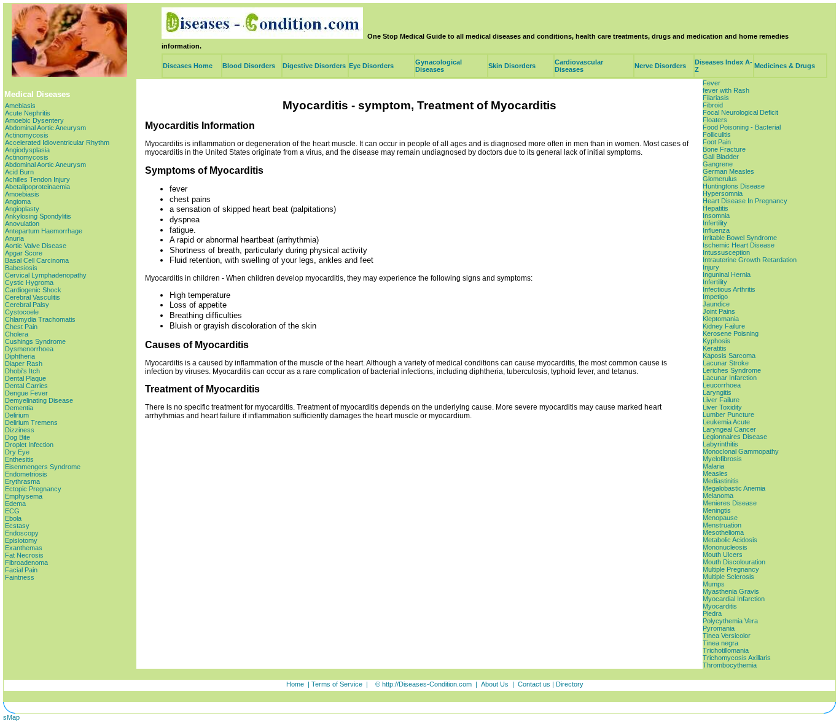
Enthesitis (19, 459)
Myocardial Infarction (734, 598)
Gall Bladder (721, 156)
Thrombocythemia (730, 665)
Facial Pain (21, 570)
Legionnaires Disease (735, 436)
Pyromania (719, 628)
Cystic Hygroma (29, 282)
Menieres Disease (730, 503)
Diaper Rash (23, 363)
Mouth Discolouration (734, 562)
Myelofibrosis (722, 458)
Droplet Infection (29, 444)
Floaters (715, 119)
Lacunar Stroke (726, 363)
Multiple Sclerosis (728, 576)
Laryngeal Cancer (729, 429)
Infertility (715, 223)
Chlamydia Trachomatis (40, 319)
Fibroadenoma (26, 562)
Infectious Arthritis (729, 289)
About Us (495, 684)
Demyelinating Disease (39, 400)
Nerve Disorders (660, 65)
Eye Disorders (371, 65)
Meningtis (717, 510)
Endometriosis (26, 474)
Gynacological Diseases (438, 65)
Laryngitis (717, 392)
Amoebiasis (22, 194)
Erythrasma (22, 481)
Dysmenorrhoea (29, 348)
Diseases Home (188, 65)
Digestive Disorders (314, 65)
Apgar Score (23, 253)
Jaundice (716, 304)
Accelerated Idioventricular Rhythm (57, 142)
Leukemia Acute (726, 422)
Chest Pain (21, 326)
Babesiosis (21, 267)
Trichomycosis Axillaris (737, 657)
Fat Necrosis (24, 555)
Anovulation (22, 223)
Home (295, 684)
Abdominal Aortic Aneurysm (45, 127)
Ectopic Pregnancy (33, 488)
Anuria (14, 238)
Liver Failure (721, 399)
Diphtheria (20, 356)
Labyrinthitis (720, 444)
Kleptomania (721, 318)
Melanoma (718, 495)
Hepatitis (715, 208)
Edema (15, 503)
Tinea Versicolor (727, 635)
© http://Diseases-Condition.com (423, 684)
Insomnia (716, 215)
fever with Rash (726, 90)
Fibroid (713, 105)
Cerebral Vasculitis (32, 297)
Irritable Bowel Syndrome (740, 237)
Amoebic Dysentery (34, 120)
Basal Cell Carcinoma (37, 260)
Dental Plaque (25, 378)
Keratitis (715, 348)
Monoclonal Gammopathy (741, 451)
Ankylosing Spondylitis (38, 216)
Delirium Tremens (31, 422)
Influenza (716, 230)
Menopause (720, 517)
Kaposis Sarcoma (729, 355)
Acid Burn (19, 172)
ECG (12, 511)
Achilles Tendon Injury (37, 179)
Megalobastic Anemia (734, 488)
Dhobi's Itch (22, 371)
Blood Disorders (248, 65)
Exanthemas (23, 547)
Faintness (19, 577)
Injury (711, 267)
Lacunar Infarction (730, 377)
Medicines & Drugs (784, 65)
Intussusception (726, 252)
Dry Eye (17, 452)
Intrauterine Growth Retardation (750, 259)
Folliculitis (717, 134)
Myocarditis (720, 606)
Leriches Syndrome (732, 370)
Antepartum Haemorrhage (43, 231)
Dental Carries (26, 385)
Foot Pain (717, 142)
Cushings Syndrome (35, 341)
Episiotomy (21, 540)
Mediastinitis (721, 481)
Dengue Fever (26, 393)
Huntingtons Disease (734, 186)
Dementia (19, 407)
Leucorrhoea (722, 385)
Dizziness (19, 430)
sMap (11, 717)
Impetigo (715, 296)
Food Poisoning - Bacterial (742, 127)
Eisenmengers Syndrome (42, 466)
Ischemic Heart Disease (739, 245)
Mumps (714, 584)
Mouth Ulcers (723, 554)
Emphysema (23, 496)
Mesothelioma (723, 532)
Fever (711, 83)
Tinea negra (720, 643)
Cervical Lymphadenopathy (46, 275)
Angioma (18, 201)
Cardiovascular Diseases (579, 65)
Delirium (17, 415)
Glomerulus (720, 178)
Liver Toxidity (722, 407)
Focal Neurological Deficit (740, 112)
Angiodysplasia (27, 150)
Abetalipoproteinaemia (37, 186)
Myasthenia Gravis (731, 591)
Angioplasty (22, 208)
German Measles (728, 171)
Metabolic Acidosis (730, 539)
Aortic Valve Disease (35, 245)
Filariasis (716, 97)
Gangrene (718, 164)
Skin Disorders (512, 65)
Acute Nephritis (27, 113)
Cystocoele (22, 312)
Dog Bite (17, 437)
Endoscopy (22, 533)
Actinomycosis (27, 135)
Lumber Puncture (728, 414)
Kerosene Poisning (731, 333)
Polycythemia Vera (730, 621)
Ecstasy (17, 525)
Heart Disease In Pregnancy (745, 200)
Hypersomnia (723, 193)
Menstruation (722, 525)
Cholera (16, 334)
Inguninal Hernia (727, 274)
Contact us (534, 684)
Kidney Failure (724, 326)
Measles (715, 473)
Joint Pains (719, 311)
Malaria (713, 466)
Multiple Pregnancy (731, 569)
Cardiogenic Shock (33, 290)
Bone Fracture (724, 149)
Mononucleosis (725, 547)
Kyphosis (716, 340)
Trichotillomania (726, 650)
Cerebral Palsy (27, 304)
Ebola (13, 518)
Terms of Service (336, 684)
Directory (569, 684)
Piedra (712, 613)
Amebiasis (20, 105)
